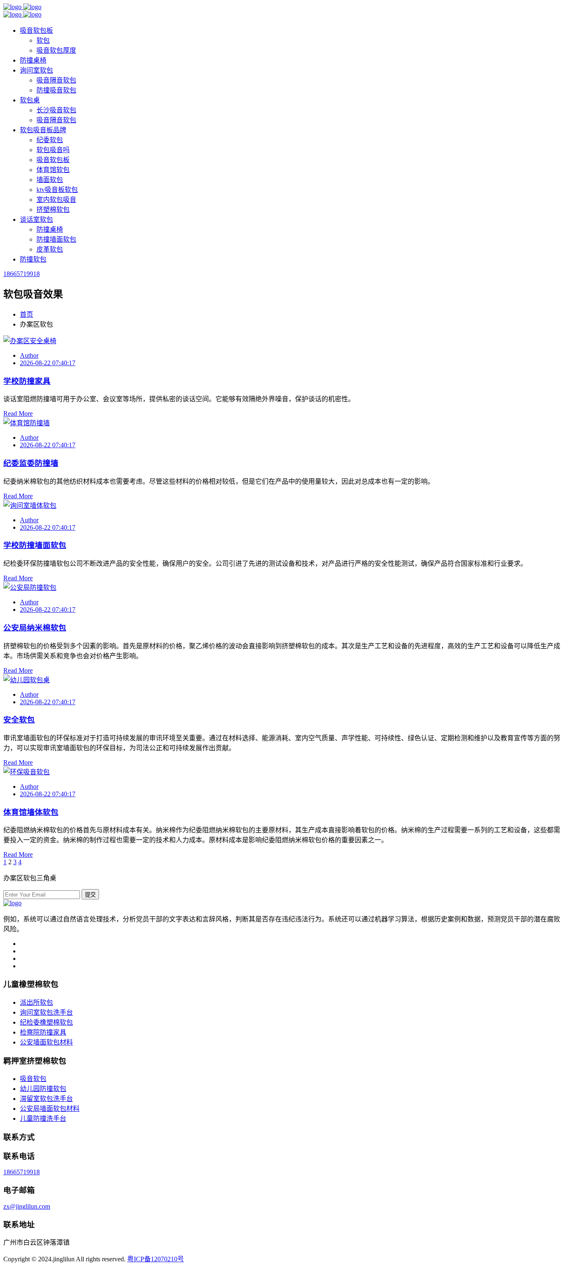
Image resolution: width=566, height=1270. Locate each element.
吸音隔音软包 (56, 80)
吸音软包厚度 (56, 50)
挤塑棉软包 (53, 209)
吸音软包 (33, 1078)
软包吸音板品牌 (43, 129)
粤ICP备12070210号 (155, 1259)
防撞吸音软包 (56, 90)
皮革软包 (49, 249)
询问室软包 (36, 70)
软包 (43, 40)
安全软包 (19, 719)
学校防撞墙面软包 (34, 545)
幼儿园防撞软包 (43, 1088)
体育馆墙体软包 (30, 812)
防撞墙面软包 (56, 239)
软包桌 (30, 100)
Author (29, 355)
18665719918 (21, 273)
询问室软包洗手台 (46, 1012)
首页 (26, 314)
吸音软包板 (36, 30)
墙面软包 (49, 179)
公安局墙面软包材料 (50, 1108)
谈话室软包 (36, 219)
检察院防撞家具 (43, 1032)
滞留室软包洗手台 (46, 1098)
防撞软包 (33, 259)
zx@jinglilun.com (26, 1206)
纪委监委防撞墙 (30, 463)
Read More (18, 413)
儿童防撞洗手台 (43, 1118)
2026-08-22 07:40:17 (47, 362)
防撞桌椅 (33, 60)
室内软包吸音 (56, 199)
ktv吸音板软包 (57, 189)
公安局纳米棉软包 (34, 627)
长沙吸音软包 (56, 110)
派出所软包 (36, 1002)
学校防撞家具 (27, 381)
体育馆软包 (53, 169)
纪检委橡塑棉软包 (46, 1022)
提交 (90, 895)
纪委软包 (49, 139)
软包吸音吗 (53, 149)
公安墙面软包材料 (46, 1042)
